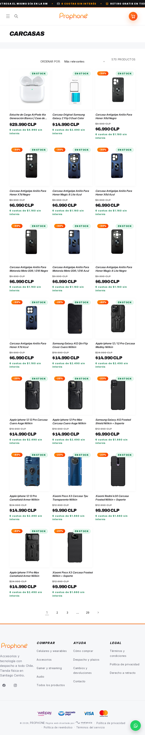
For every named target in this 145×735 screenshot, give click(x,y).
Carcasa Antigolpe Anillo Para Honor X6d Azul (113, 192)
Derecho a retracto (123, 672)
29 (87, 612)
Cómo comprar (83, 650)
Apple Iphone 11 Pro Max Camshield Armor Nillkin (24, 574)
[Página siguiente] (98, 612)
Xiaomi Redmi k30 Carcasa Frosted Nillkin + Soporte (112, 497)
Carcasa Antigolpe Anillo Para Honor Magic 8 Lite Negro (113, 269)
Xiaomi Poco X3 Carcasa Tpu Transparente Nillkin (70, 497)
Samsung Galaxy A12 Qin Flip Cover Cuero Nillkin (70, 345)
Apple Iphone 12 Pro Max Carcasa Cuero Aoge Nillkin (69, 421)
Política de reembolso (58, 727)
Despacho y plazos (86, 659)
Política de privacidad (124, 664)
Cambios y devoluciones (82, 670)
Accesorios (44, 659)
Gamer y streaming (49, 668)
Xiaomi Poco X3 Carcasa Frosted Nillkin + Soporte (72, 574)
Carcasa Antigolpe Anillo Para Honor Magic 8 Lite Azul (70, 192)
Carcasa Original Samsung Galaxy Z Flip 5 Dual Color (68, 116)
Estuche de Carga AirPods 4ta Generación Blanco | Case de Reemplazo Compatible (27, 116)
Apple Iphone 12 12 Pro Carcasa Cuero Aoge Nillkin (28, 421)
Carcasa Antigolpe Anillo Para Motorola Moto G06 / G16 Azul (70, 269)
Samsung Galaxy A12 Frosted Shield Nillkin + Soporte (113, 421)
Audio (40, 676)
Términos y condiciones (118, 653)
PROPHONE (37, 722)
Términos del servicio (90, 727)
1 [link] (47, 612)
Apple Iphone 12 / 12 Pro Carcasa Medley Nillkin (115, 345)
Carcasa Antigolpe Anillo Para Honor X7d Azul (27, 345)
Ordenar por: (50, 61)
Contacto (79, 681)
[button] (8, 16)
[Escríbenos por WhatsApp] (135, 725)
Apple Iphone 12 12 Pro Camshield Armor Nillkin (24, 497)
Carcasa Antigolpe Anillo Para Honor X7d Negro (27, 192)
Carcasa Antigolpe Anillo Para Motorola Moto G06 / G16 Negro (28, 269)
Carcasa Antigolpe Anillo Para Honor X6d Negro (113, 116)
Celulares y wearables (52, 650)
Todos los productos (51, 685)
